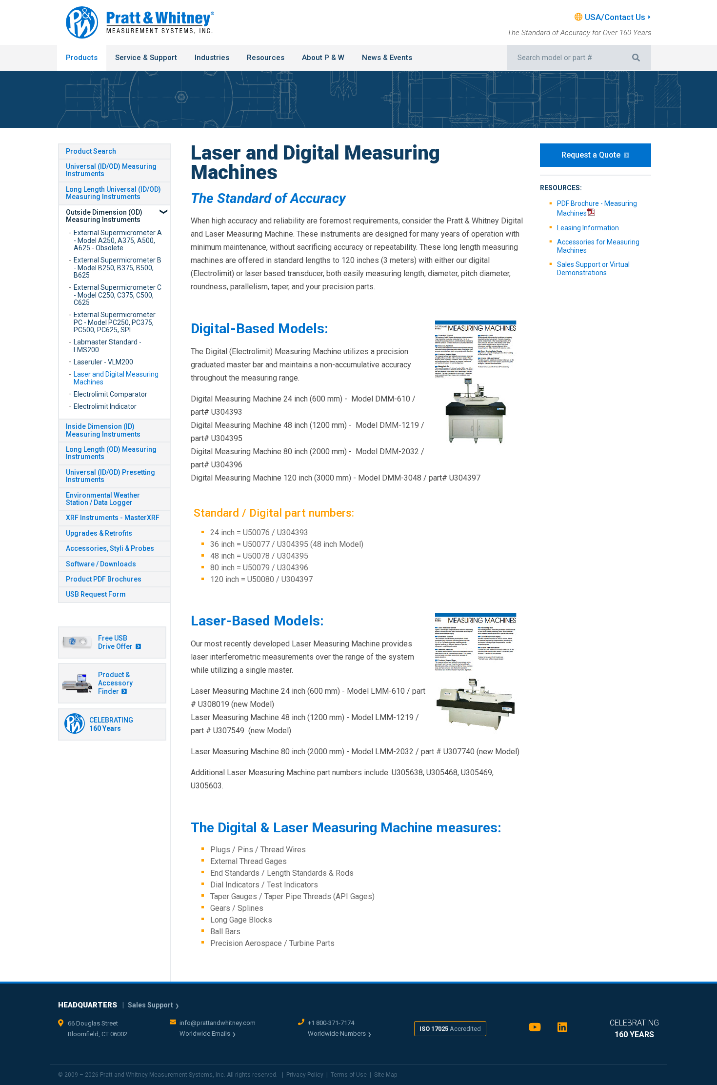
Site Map (385, 1074)
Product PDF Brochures (103, 579)
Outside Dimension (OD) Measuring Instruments (104, 215)
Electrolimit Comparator (110, 394)
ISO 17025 (450, 1028)
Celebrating (111, 724)
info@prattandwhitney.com (217, 1022)
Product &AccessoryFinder (115, 683)
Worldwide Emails (204, 1033)
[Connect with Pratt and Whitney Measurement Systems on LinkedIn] (562, 1029)
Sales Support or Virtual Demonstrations (593, 269)
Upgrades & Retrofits (99, 533)
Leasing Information (588, 228)
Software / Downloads (101, 564)
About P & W (323, 57)
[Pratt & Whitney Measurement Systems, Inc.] (140, 22)
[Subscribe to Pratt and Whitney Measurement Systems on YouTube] (535, 1029)
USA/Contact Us (615, 17)
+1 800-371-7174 (331, 1022)
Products (82, 57)
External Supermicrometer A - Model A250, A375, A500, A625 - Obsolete (118, 240)
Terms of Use (349, 1074)
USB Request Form (96, 594)
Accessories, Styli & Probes (110, 548)
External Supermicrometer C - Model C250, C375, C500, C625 (117, 294)
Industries (212, 57)
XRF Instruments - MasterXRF (112, 518)
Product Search (91, 151)
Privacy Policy (304, 1074)
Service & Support (146, 57)
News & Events (387, 57)
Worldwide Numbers (337, 1033)
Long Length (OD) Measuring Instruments (111, 453)
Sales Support (150, 1005)
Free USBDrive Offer (115, 642)
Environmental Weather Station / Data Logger (103, 498)
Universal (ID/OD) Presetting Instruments (110, 475)
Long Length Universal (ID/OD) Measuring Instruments (113, 193)
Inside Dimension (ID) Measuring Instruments (103, 430)
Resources (265, 57)
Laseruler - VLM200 (103, 362)
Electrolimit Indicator (105, 406)
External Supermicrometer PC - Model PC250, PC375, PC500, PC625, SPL (115, 322)
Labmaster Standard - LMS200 (107, 345)
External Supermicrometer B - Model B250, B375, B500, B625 (117, 267)
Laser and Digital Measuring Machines (116, 377)
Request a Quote (590, 155)
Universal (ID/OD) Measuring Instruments (111, 170)
